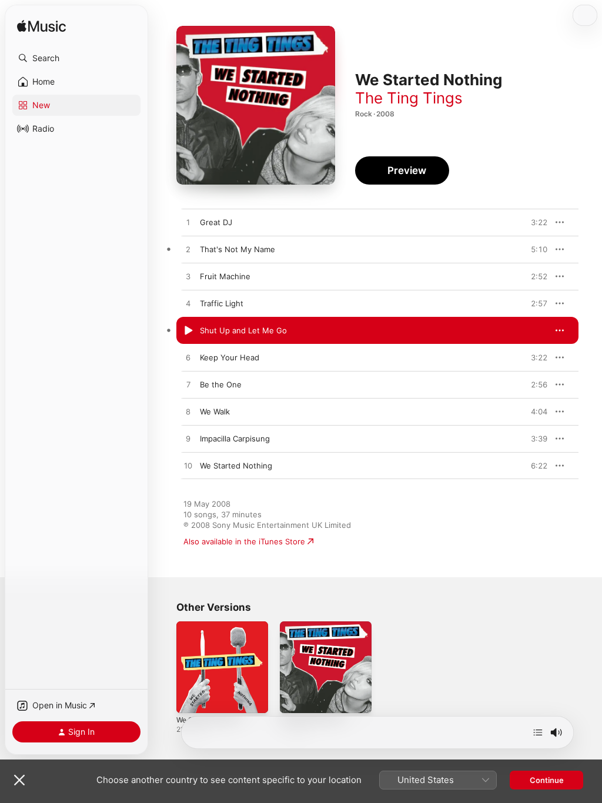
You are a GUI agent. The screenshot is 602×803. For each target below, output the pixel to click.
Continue (547, 780)
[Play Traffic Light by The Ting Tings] (188, 304)
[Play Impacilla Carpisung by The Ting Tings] (188, 439)
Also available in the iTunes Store (244, 541)
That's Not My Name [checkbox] (237, 249)
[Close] (19, 780)
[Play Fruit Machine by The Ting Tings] (188, 277)
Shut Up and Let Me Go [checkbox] (243, 330)
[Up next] (538, 732)
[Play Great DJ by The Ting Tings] (188, 223)
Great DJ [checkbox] (216, 222)
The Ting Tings (409, 98)
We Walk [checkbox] (215, 411)
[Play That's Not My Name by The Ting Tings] (188, 250)
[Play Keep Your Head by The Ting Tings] (188, 358)
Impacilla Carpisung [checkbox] (235, 438)
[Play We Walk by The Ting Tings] (188, 412)
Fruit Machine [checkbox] (225, 276)
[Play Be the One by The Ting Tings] (188, 385)
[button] (76, 58)
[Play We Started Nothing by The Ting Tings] (188, 466)
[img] (41, 27)
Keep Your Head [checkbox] (229, 357)
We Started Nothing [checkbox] (236, 465)
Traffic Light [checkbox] (221, 303)
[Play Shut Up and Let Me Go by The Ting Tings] (188, 331)
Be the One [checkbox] (221, 384)
